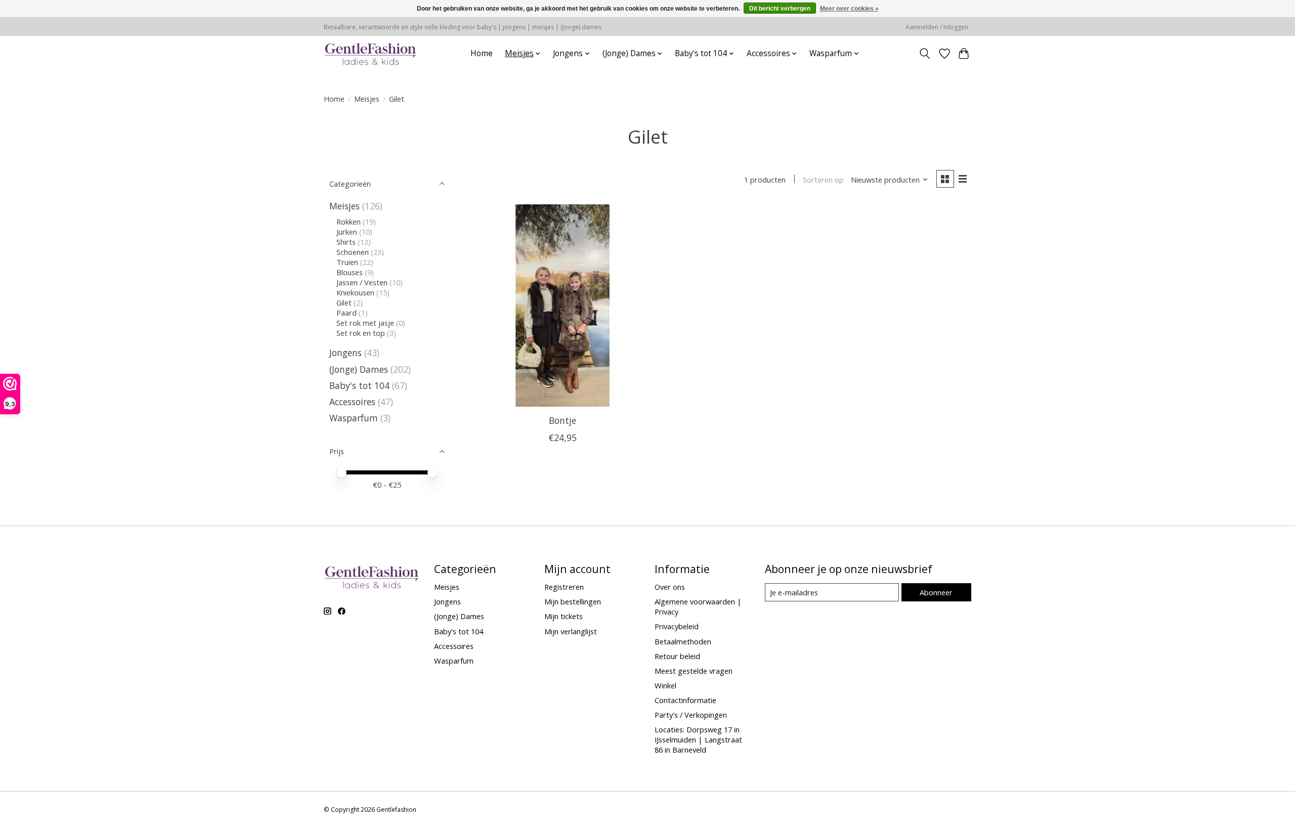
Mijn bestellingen (572, 601)
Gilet (344, 302)
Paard (346, 313)
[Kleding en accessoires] (370, 53)
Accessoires (352, 402)
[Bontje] (563, 305)
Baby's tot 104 (359, 385)
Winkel (665, 685)
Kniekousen (355, 292)
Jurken (346, 232)
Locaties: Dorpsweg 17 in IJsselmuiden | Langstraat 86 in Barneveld (698, 739)
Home (481, 53)
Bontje (562, 420)
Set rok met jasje (365, 323)
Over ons (670, 587)
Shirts (346, 242)
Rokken (348, 221)
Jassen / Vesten (361, 282)
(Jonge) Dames (358, 369)
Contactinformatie (685, 700)
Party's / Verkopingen (691, 715)
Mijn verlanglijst (570, 631)
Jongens (345, 352)
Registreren (564, 587)
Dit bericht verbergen (779, 8)
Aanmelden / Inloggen (936, 27)
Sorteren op (823, 180)
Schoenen (352, 252)
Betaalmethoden (683, 641)
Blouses (349, 272)
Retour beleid (677, 656)
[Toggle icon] (925, 54)
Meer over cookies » (849, 8)
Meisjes (366, 99)
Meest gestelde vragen (693, 671)
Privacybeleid (677, 626)
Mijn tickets (563, 616)
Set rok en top (360, 333)
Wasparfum (353, 418)
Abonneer (936, 592)
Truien (347, 262)
